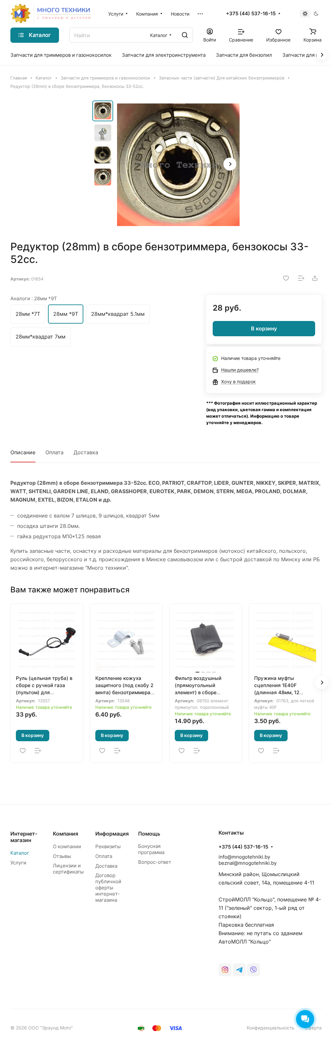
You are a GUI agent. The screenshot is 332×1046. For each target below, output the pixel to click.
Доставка (86, 452)
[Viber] (253, 969)
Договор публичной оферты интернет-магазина (108, 887)
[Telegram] (239, 969)
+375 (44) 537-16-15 (251, 14)
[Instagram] (225, 969)
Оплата (54, 452)
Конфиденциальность (270, 1027)
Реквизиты (108, 846)
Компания (65, 833)
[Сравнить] (301, 278)
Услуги (18, 863)
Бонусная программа (151, 849)
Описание (22, 452)
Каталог (19, 853)
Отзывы (62, 856)
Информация (112, 833)
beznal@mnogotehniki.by (248, 863)
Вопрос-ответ (154, 862)
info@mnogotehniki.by (244, 857)
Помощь (149, 833)
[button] (229, 164)
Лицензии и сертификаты (68, 868)
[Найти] (185, 35)
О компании (67, 846)
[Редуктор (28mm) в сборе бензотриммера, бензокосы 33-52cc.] (178, 165)
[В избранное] (286, 278)
